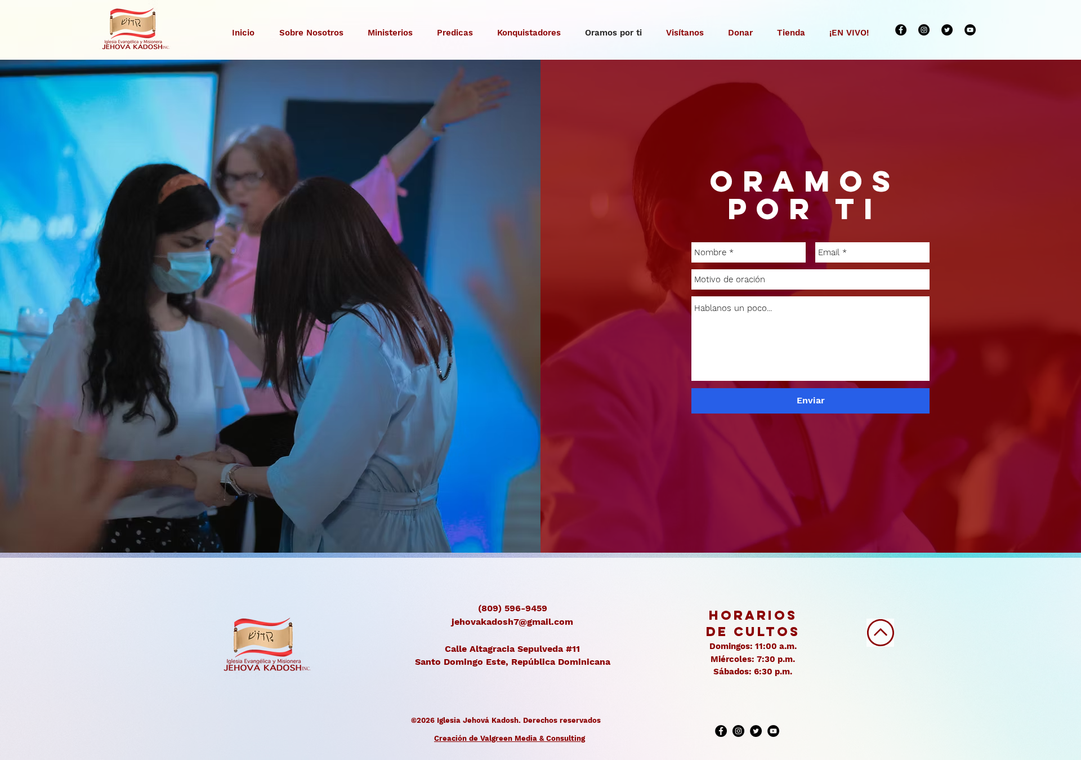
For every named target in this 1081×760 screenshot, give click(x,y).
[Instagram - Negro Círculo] (924, 29)
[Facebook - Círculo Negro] (900, 29)
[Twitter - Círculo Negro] (947, 29)
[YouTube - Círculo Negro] (970, 29)
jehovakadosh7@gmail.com (512, 621)
